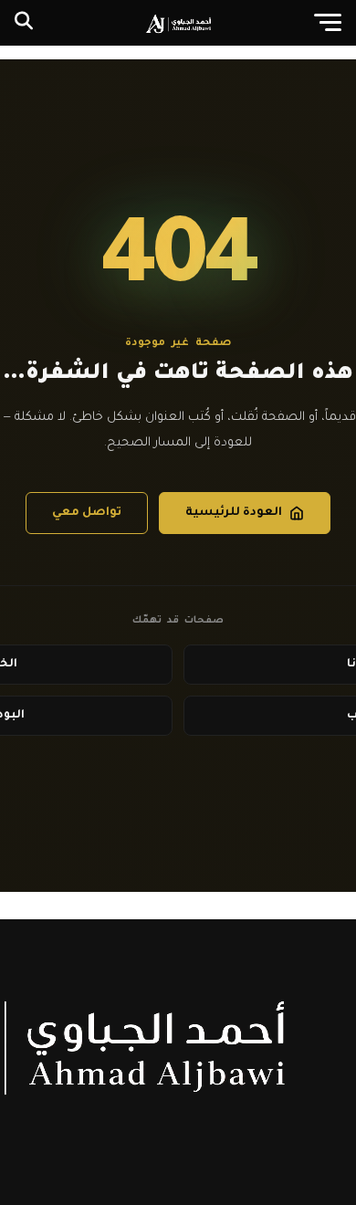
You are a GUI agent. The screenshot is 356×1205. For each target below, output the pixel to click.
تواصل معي (86, 513)
